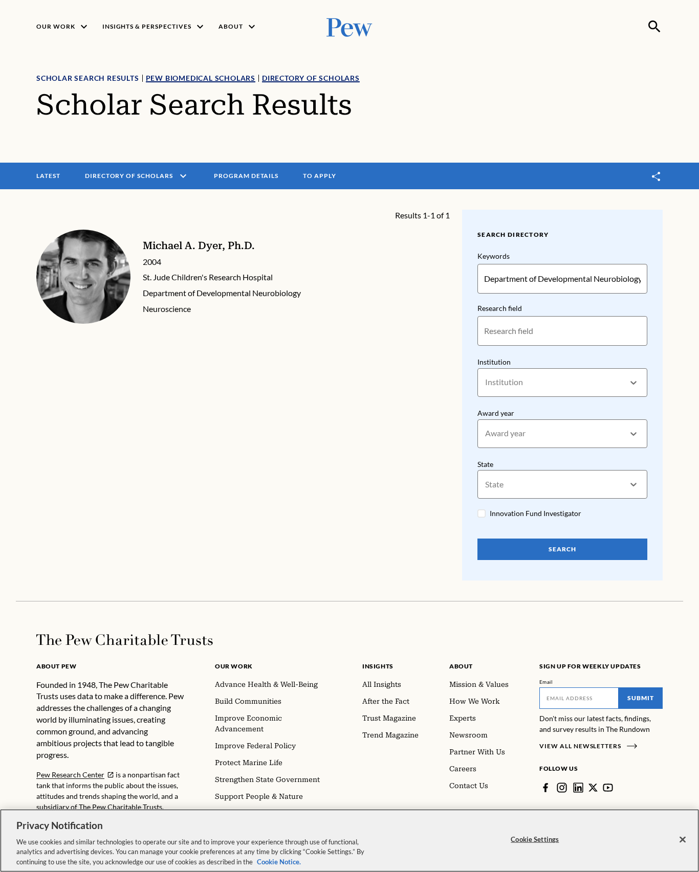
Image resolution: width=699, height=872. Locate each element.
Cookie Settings (535, 839)
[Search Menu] (654, 26)
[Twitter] (593, 787)
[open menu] (183, 176)
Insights (378, 666)
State (485, 464)
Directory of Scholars (311, 78)
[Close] (682, 840)
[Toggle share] (656, 176)
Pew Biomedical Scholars (200, 78)
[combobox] (486, 382)
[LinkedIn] (578, 787)
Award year (495, 413)
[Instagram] (562, 787)
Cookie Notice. (279, 861)
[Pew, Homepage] (349, 26)
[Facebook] (545, 787)
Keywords (493, 256)
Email (546, 681)
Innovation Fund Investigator (535, 513)
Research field (499, 308)
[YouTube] (608, 787)
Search (562, 549)
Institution (494, 361)
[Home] (124, 639)
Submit (640, 698)
